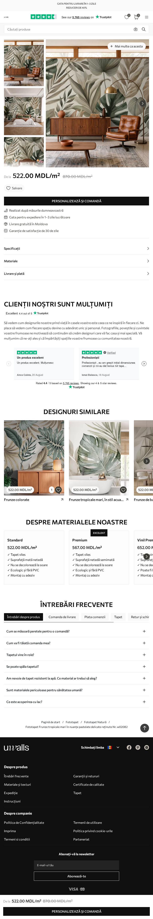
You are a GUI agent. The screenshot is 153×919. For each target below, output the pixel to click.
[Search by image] (135, 29)
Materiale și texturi (17, 784)
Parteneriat (81, 839)
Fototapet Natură (95, 722)
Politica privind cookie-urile (93, 831)
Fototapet (72, 722)
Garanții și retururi (86, 776)
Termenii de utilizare (87, 822)
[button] (142, 103)
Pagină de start (50, 722)
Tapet (77, 793)
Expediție (11, 793)
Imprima (10, 831)
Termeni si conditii (17, 839)
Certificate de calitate (88, 784)
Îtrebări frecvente (16, 776)
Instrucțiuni (12, 801)
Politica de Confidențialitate (24, 822)
